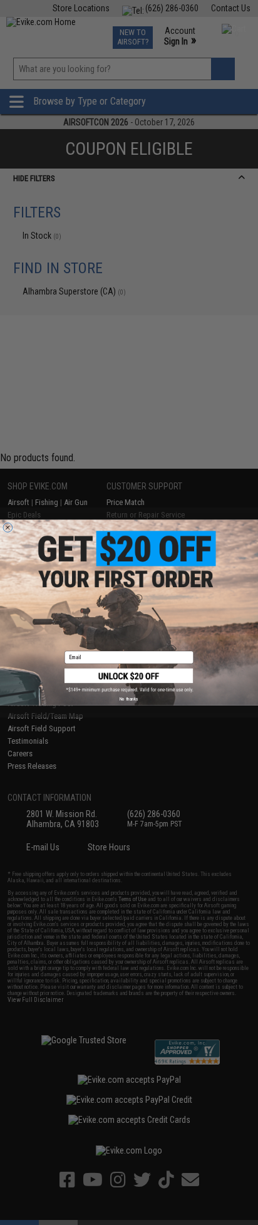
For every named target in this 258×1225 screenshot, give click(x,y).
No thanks (129, 699)
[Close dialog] (8, 527)
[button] (129, 681)
